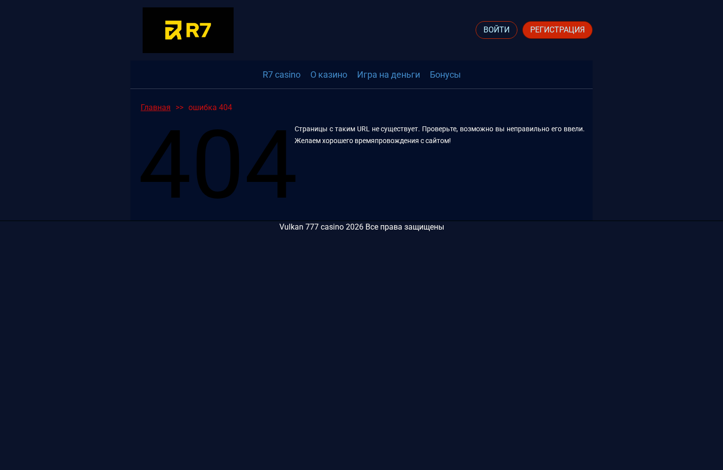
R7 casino (282, 74)
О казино (328, 74)
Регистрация (557, 29)
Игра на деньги (388, 74)
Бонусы (445, 74)
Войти (496, 29)
